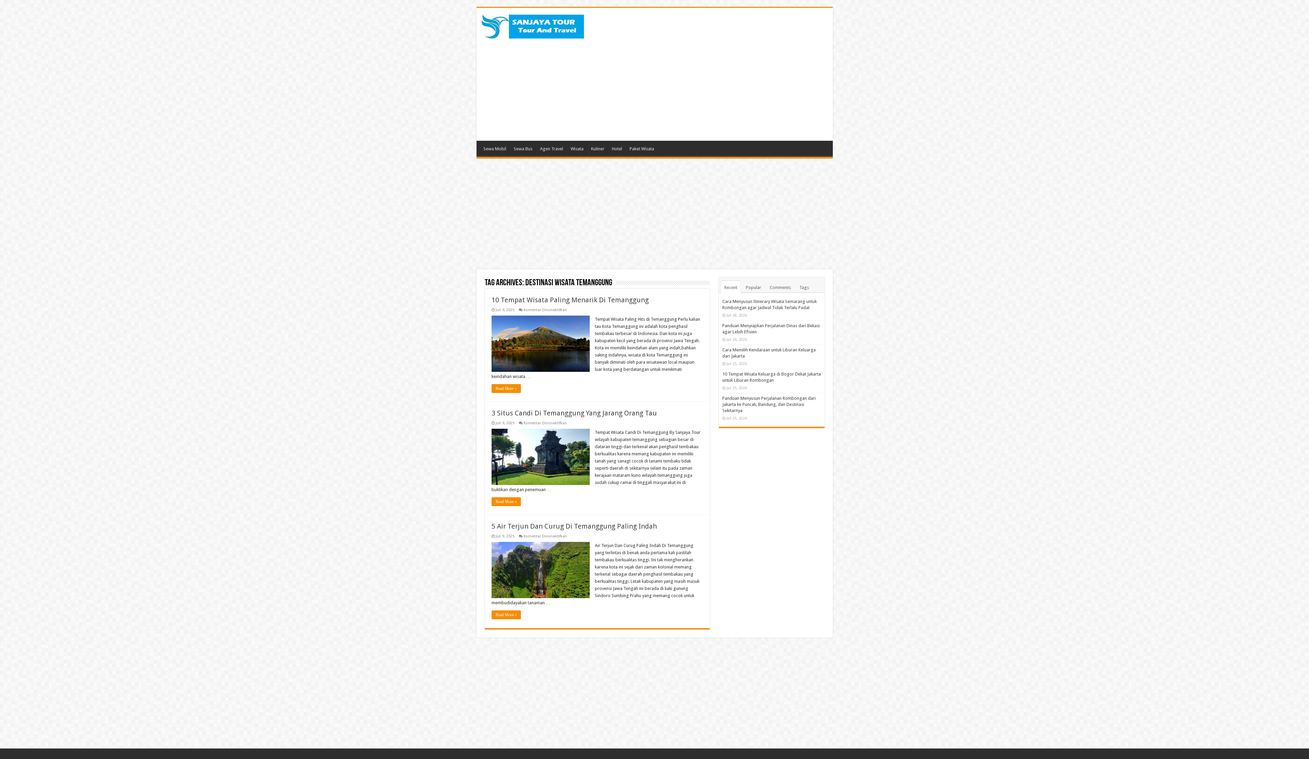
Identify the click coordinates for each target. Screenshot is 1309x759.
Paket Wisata (642, 148)
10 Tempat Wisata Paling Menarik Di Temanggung (570, 300)
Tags (804, 287)
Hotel (617, 148)
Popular (753, 287)
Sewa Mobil (494, 148)
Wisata (577, 148)
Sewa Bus (523, 148)
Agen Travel (551, 148)
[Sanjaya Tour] (533, 25)
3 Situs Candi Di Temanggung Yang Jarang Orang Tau (574, 413)
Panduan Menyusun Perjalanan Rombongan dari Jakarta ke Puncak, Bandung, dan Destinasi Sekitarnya (769, 404)
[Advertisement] (704, 86)
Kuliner (597, 148)
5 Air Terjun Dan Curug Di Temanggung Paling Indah (574, 526)
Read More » (506, 388)
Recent (730, 287)
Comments (780, 287)
